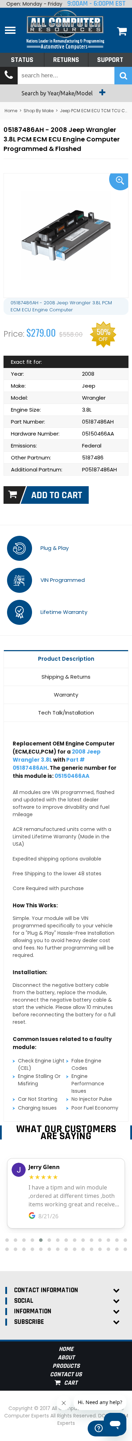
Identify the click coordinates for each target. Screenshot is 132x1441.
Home (11, 111)
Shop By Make (39, 111)
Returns (66, 59)
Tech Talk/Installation (66, 712)
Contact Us (66, 1374)
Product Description (66, 658)
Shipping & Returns (66, 676)
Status (22, 59)
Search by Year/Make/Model (57, 93)
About (66, 1357)
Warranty (66, 694)
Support (110, 59)
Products (66, 1366)
